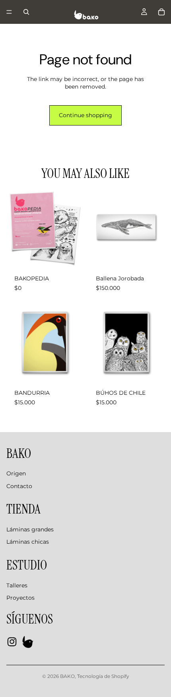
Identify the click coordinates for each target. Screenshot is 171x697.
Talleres (16, 585)
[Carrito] (161, 12)
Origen (16, 473)
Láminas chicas (27, 541)
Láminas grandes (30, 529)
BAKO (67, 676)
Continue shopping (85, 115)
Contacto (19, 486)
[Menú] (9, 12)
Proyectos (20, 597)
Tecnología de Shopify (103, 676)
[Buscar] (26, 12)
